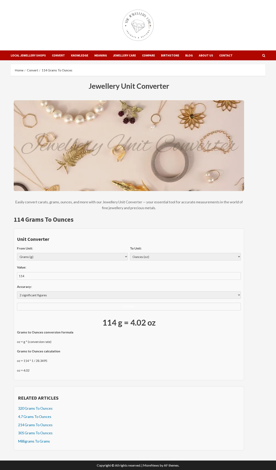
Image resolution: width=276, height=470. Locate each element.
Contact (226, 55)
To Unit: (136, 248)
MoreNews (151, 465)
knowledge (79, 55)
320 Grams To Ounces (35, 408)
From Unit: (25, 248)
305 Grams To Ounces (35, 433)
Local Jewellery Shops (28, 55)
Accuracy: (24, 286)
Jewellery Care (124, 55)
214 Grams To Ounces (35, 425)
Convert (58, 55)
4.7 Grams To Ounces (34, 416)
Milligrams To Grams (34, 441)
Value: (21, 267)
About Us (206, 55)
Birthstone (170, 55)
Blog (189, 55)
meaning (100, 55)
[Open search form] (263, 55)
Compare (148, 55)
